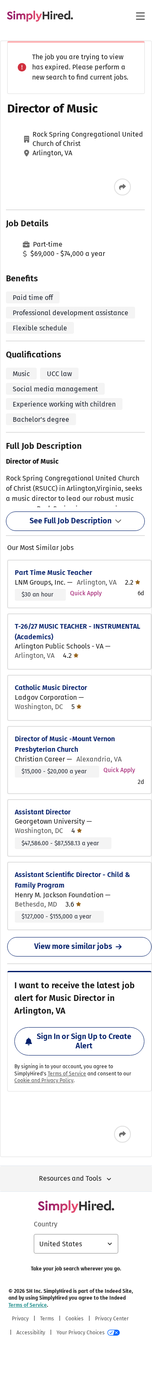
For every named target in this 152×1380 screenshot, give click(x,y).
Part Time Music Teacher (53, 573)
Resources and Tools (70, 1178)
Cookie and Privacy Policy (43, 1080)
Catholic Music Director (51, 688)
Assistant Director (43, 812)
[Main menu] (140, 16)
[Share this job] (122, 187)
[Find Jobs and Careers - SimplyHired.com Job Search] (40, 16)
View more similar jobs (73, 946)
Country (45, 1224)
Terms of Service (67, 1074)
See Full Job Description (70, 520)
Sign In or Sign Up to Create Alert (84, 1041)
